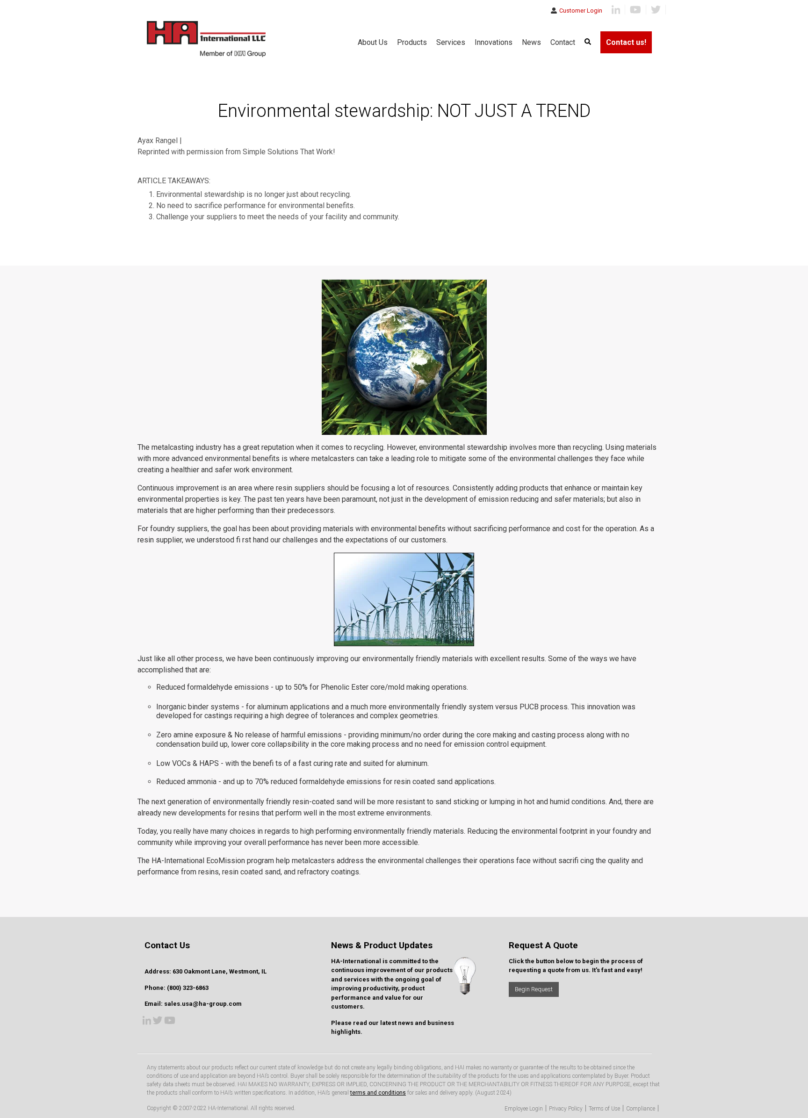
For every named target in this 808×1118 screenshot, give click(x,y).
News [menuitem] (531, 42)
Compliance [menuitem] (640, 1108)
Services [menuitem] (450, 42)
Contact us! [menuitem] (626, 42)
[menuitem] (587, 42)
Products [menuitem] (412, 42)
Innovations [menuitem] (493, 42)
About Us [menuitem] (373, 42)
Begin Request (534, 989)
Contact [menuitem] (562, 42)
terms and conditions (378, 1092)
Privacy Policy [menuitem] (566, 1108)
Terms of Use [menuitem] (604, 1108)
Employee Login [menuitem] (524, 1108)
